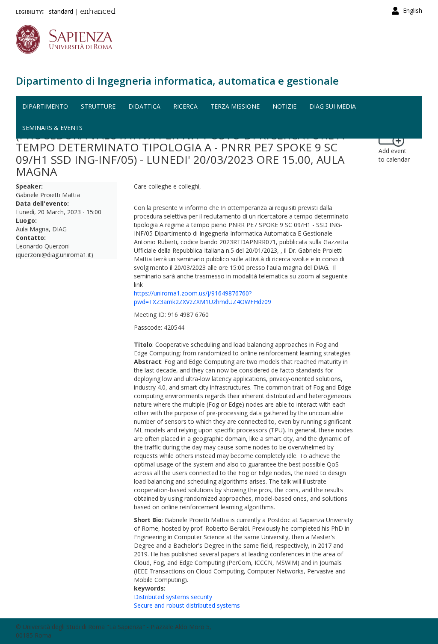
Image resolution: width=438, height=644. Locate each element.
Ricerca (185, 106)
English (412, 10)
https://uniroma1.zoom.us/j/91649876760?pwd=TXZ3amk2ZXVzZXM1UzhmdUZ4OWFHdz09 (202, 297)
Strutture (98, 106)
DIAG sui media (332, 106)
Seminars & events (52, 128)
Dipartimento (45, 106)
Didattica (144, 106)
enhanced (97, 12)
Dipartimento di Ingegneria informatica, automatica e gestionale (177, 81)
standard (61, 11)
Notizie (284, 106)
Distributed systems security (173, 597)
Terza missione (235, 106)
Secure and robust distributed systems (187, 605)
